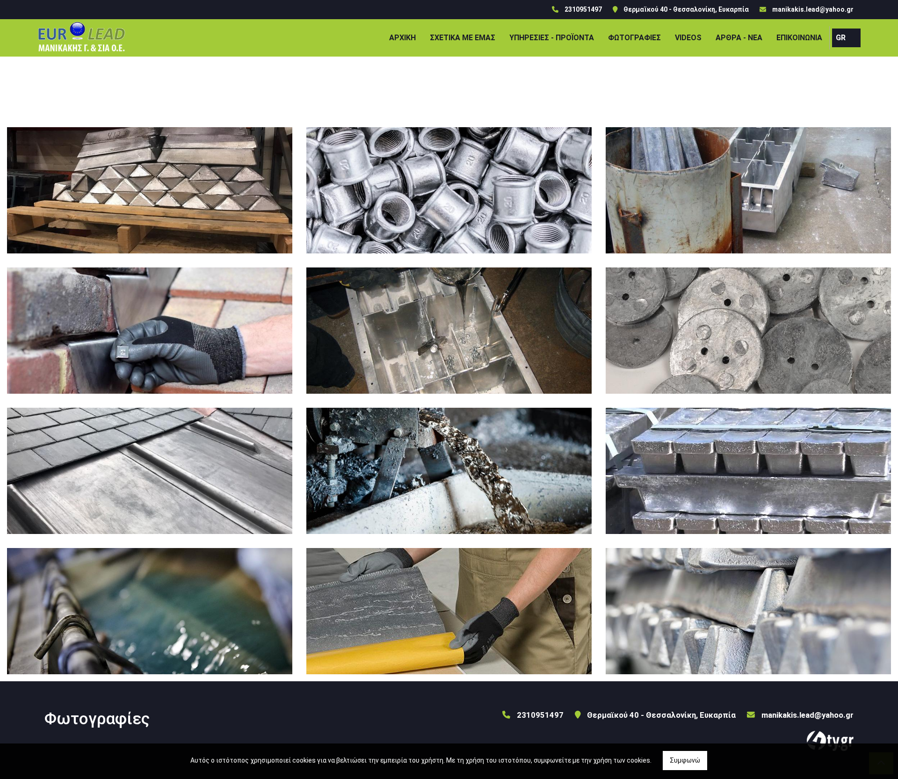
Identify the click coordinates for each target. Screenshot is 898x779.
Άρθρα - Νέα (739, 37)
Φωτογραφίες (634, 37)
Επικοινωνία (799, 37)
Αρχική (402, 37)
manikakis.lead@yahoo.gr (813, 9)
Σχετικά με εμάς (462, 37)
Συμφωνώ (685, 760)
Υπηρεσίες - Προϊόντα (551, 37)
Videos (688, 37)
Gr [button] (841, 37)
